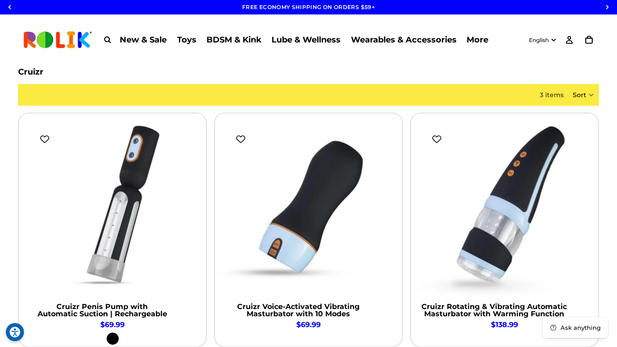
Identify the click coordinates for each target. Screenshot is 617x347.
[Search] (107, 40)
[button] (583, 95)
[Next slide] (192, 207)
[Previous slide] (32, 207)
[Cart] (589, 40)
